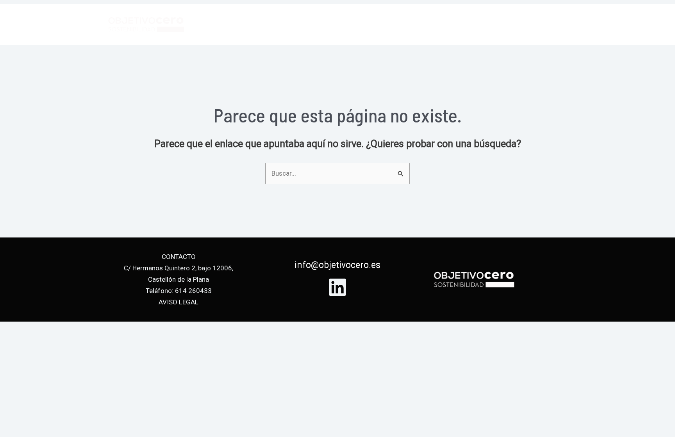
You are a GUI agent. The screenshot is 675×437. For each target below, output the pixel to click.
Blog (510, 24)
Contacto (548, 24)
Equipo (476, 24)
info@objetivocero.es (337, 265)
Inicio (396, 24)
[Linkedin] (337, 287)
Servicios (436, 24)
